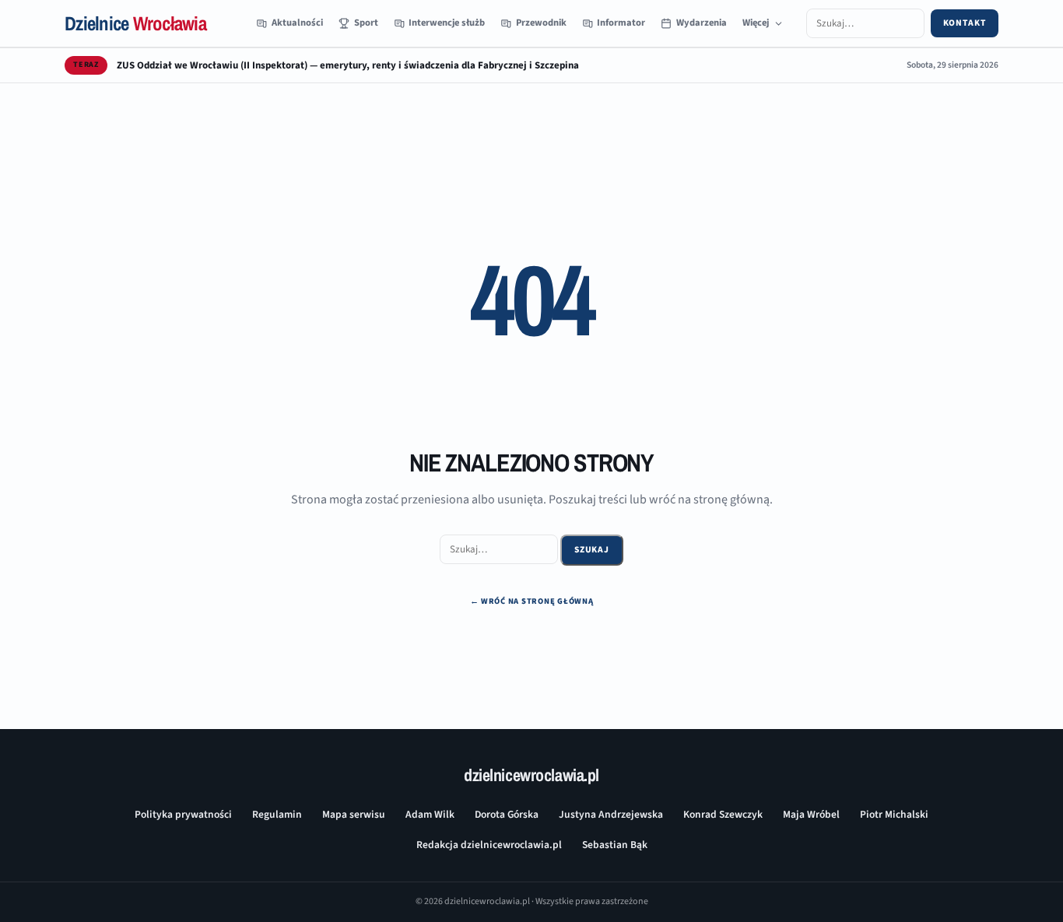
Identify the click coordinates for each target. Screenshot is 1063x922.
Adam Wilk (429, 814)
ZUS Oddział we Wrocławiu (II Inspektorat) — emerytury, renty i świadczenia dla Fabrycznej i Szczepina (348, 65)
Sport (366, 23)
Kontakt (964, 23)
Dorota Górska (507, 814)
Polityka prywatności (183, 814)
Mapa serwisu (353, 814)
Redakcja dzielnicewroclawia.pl (489, 844)
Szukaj (592, 549)
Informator (621, 23)
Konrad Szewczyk (723, 814)
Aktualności (297, 23)
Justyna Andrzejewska (611, 814)
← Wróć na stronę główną (532, 601)
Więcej (755, 23)
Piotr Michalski (894, 814)
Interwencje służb (447, 23)
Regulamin (277, 814)
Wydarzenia (701, 23)
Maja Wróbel (811, 814)
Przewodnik (541, 23)
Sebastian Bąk (614, 844)
